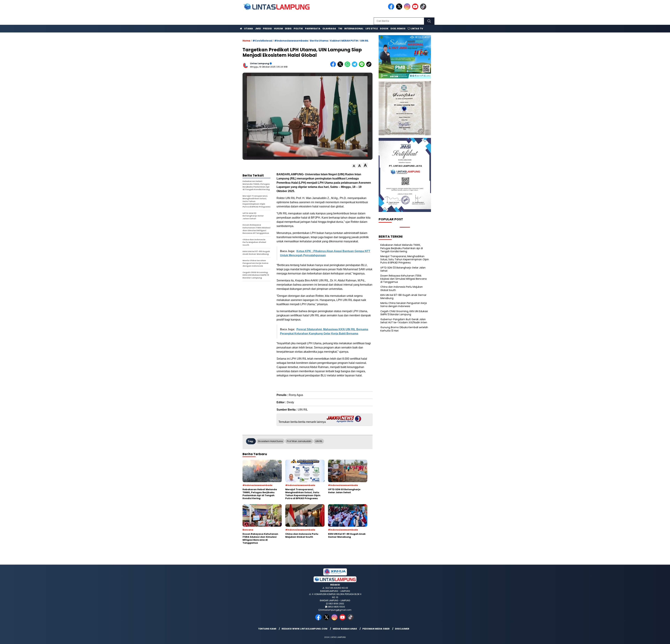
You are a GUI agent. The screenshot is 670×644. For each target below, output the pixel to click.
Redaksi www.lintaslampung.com (304, 628)
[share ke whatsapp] (348, 66)
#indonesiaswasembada (291, 40)
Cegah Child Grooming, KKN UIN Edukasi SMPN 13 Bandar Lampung (404, 313)
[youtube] (415, 9)
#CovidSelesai (262, 40)
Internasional (353, 28)
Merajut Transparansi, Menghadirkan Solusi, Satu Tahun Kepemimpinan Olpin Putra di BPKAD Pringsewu (404, 259)
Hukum (278, 28)
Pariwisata (312, 28)
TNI (340, 28)
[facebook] (391, 9)
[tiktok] (423, 9)
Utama (248, 28)
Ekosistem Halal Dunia (270, 441)
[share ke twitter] (341, 66)
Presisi (267, 28)
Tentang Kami (267, 628)
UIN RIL (364, 40)
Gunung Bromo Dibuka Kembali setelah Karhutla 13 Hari (404, 329)
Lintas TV (416, 28)
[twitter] (399, 9)
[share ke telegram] (355, 66)
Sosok (384, 28)
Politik (298, 28)
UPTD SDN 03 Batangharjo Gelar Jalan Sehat (403, 269)
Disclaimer (402, 628)
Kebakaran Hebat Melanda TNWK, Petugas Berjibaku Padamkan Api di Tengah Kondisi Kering (401, 248)
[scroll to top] (647, 638)
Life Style (372, 28)
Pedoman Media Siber (376, 628)
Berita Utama (319, 40)
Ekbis (288, 28)
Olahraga (329, 28)
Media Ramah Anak (345, 628)
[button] (354, 166)
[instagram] (407, 9)
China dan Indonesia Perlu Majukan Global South (401, 288)
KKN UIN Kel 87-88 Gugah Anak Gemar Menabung (403, 296)
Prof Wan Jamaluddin (299, 441)
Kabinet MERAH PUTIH (344, 40)
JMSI (258, 28)
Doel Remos (397, 28)
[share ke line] (362, 66)
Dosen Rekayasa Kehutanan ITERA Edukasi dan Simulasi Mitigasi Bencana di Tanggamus (403, 279)
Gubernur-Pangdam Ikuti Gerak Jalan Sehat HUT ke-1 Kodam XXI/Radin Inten (403, 321)
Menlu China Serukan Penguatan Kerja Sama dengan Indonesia (403, 304)
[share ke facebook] (333, 66)
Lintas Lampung (259, 63)
